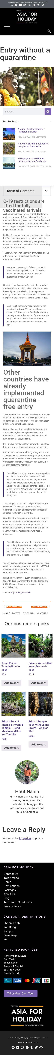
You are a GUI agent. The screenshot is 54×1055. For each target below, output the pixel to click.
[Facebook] (16, 5)
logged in (25, 838)
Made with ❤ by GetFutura (28, 1042)
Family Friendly (12, 973)
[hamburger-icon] (6, 26)
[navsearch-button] (49, 31)
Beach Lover (11, 962)
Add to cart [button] (11, 682)
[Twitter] (43, 5)
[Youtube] (20, 5)
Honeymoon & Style (15, 955)
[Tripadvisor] (25, 5)
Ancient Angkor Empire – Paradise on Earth (31, 130)
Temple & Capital (13, 966)
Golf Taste (9, 959)
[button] (46, 190)
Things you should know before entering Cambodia (32, 160)
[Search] (48, 111)
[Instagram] (29, 5)
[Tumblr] (38, 5)
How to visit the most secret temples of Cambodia (33, 145)
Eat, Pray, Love (12, 969)
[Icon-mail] (11, 5)
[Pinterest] (34, 5)
